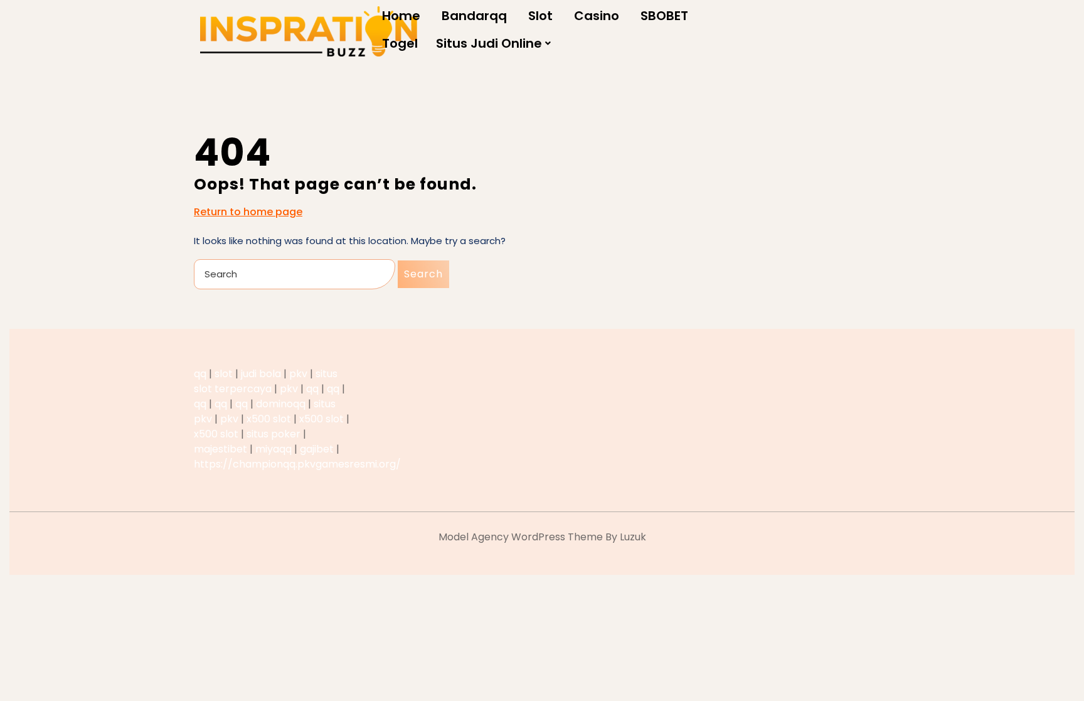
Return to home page (248, 212)
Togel (400, 43)
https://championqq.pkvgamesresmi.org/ (297, 464)
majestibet (220, 449)
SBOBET (664, 15)
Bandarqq (474, 15)
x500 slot (269, 419)
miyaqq (273, 449)
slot (224, 374)
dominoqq (281, 404)
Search (423, 274)
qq (200, 374)
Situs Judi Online (489, 43)
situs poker (273, 434)
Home (401, 15)
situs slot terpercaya (265, 381)
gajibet (317, 449)
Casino (596, 15)
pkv (298, 374)
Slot (540, 15)
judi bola (261, 374)
